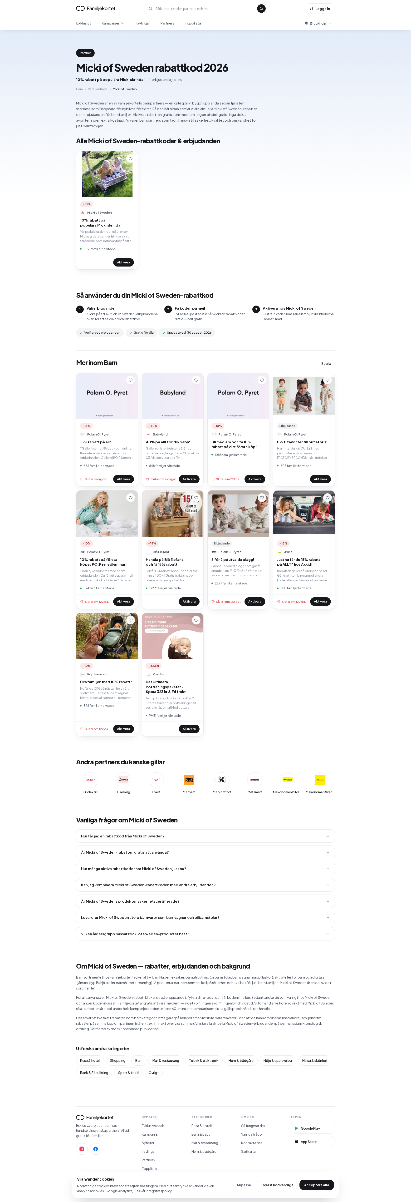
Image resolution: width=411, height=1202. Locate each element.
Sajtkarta (248, 1151)
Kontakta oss (251, 1143)
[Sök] (261, 8)
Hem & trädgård (241, 1060)
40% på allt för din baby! (168, 442)
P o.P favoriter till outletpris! (302, 442)
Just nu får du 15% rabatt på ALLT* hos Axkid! (298, 562)
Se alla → (328, 363)
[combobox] (205, 8)
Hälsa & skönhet (314, 1060)
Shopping (117, 1060)
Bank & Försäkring (94, 1072)
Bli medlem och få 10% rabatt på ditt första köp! (234, 444)
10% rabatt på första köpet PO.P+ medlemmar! (103, 562)
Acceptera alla (316, 1185)
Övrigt (154, 1072)
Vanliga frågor (252, 1134)
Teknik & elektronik (204, 1060)
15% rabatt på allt (95, 442)
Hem (79, 89)
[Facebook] (95, 1149)
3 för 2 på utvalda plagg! (232, 559)
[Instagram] (82, 1149)
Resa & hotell (90, 1060)
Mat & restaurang (165, 1060)
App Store (309, 1141)
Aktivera (123, 262)
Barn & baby (200, 1134)
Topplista (193, 23)
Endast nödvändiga (277, 1185)
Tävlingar (142, 23)
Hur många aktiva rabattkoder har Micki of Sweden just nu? (133, 868)
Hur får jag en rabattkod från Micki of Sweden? (123, 836)
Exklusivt (83, 23)
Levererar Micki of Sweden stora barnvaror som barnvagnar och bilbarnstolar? (150, 917)
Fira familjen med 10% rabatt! (106, 681)
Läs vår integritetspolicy (153, 1191)
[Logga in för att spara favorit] (130, 158)
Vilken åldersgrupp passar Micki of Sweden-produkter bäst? (135, 933)
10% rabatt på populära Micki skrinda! (101, 222)
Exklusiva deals (153, 1125)
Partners (167, 23)
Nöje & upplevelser (278, 1060)
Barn (138, 1060)
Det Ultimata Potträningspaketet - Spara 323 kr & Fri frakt (166, 686)
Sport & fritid (128, 1072)
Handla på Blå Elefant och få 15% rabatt (164, 562)
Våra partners (98, 89)
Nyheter (148, 1143)
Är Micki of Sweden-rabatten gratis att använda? (125, 852)
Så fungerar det (253, 1125)
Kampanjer (110, 23)
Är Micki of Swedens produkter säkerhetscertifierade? (130, 901)
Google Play (310, 1128)
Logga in (322, 8)
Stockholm (318, 23)
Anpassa (244, 1185)
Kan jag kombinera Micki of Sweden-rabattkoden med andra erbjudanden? (148, 884)
